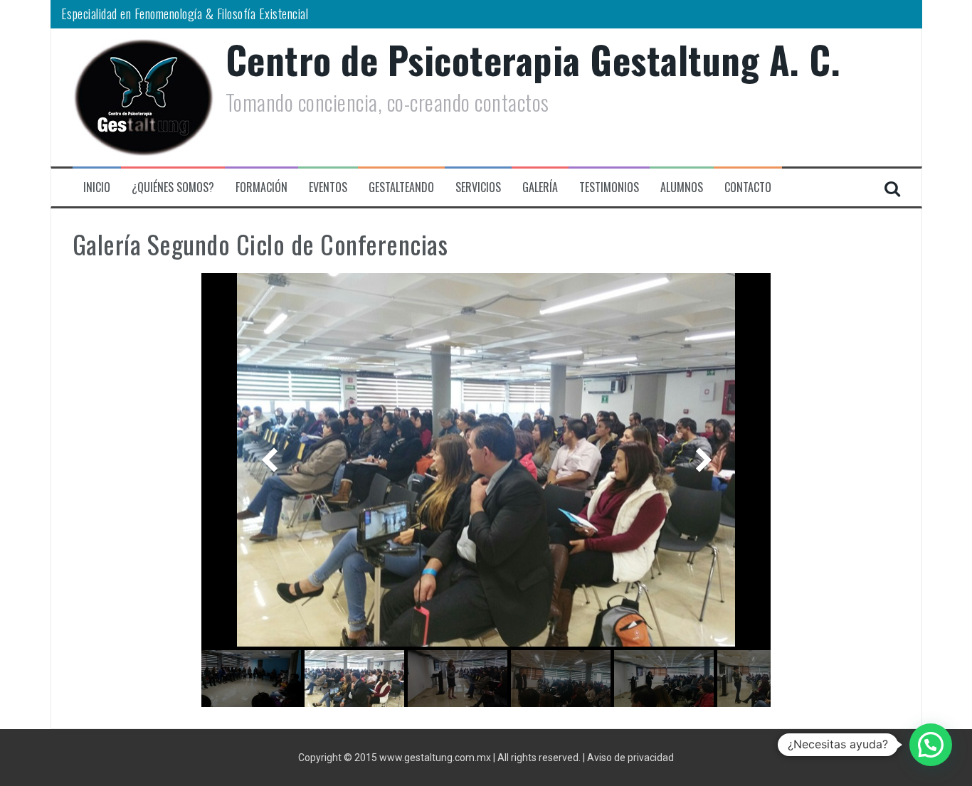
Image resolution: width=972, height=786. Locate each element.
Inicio (96, 187)
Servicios (478, 187)
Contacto (747, 187)
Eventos (328, 187)
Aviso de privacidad (630, 757)
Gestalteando (401, 187)
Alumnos (681, 187)
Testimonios (609, 187)
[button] (930, 744)
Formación (261, 187)
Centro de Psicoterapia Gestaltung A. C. (533, 59)
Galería (540, 187)
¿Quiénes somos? (173, 187)
